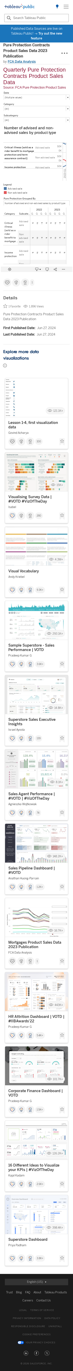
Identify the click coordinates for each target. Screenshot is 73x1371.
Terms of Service (42, 1310)
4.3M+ (59, 559)
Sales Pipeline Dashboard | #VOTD (31, 870)
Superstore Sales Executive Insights (32, 721)
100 (39, 441)
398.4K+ (57, 1227)
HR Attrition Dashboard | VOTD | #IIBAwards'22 (36, 1018)
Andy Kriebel (16, 577)
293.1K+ (58, 633)
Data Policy (52, 1318)
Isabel (12, 507)
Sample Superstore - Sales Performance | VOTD (31, 647)
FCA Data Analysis (22, 62)
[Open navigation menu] (66, 6)
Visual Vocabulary (23, 571)
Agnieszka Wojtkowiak (22, 804)
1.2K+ (40, 887)
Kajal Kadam (16, 1175)
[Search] (8, 18)
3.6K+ (40, 664)
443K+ (59, 1005)
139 (39, 738)
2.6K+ (40, 1184)
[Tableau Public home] (19, 6)
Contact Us (43, 1300)
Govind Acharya (18, 433)
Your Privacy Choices (40, 1342)
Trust (9, 1292)
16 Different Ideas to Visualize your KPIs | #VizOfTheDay (33, 1167)
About (37, 1292)
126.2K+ (58, 1153)
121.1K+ (58, 411)
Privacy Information (27, 1318)
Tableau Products (55, 1292)
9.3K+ (40, 590)
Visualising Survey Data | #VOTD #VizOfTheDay (30, 499)
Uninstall (55, 1326)
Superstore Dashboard (27, 1239)
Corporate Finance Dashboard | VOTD (35, 1093)
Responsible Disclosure (28, 1326)
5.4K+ (40, 1035)
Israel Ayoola (16, 730)
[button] (26, 1353)
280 (39, 515)
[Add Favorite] (62, 442)
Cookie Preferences (37, 1334)
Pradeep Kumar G (20, 655)
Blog (19, 1292)
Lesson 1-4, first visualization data (33, 424)
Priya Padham (17, 1245)
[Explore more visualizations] (57, 6)
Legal (23, 1310)
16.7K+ (58, 930)
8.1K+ (59, 782)
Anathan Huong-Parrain (23, 878)
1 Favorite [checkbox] (14, 306)
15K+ (60, 485)
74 (38, 812)
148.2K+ (58, 856)
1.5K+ (40, 1109)
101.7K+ (58, 1079)
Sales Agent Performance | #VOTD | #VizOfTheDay (31, 796)
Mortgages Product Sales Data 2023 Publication (34, 944)
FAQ (27, 1292)
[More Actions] (65, 53)
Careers (27, 1300)
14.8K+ (58, 707)
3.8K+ (40, 1258)
